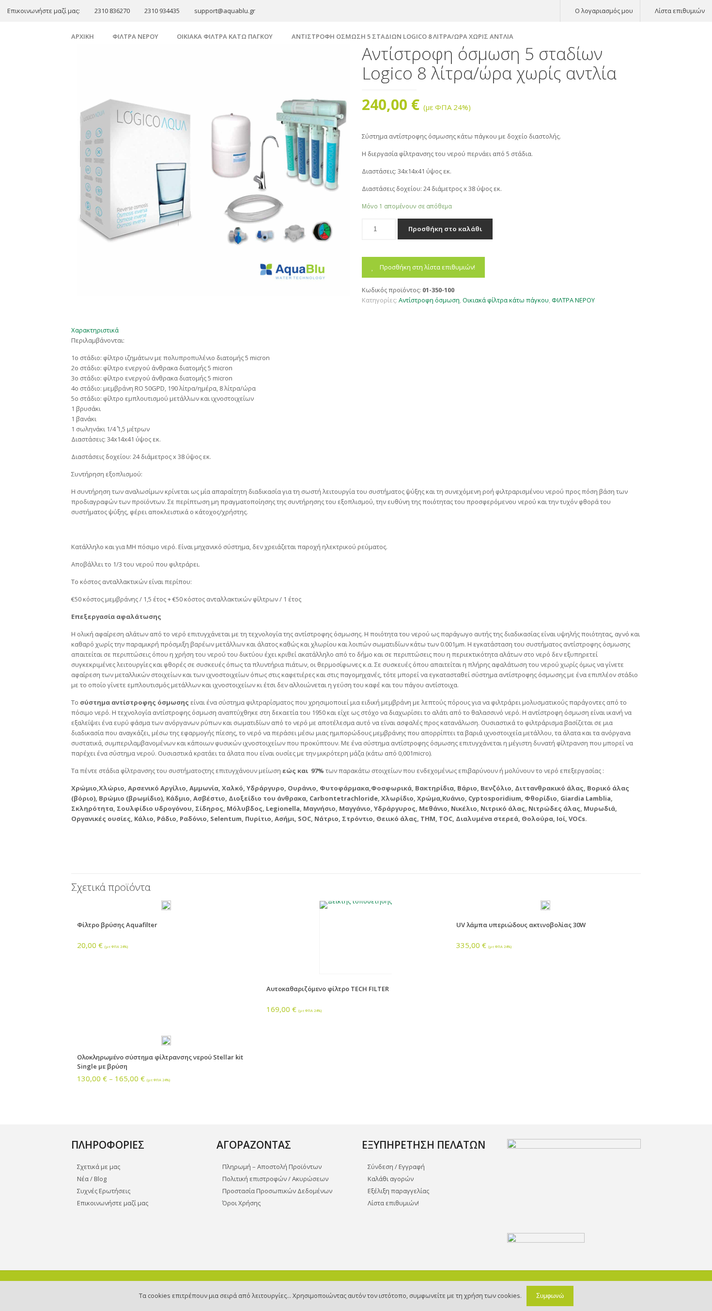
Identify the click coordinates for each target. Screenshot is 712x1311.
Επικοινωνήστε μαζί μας (112, 1203)
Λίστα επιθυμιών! (393, 1203)
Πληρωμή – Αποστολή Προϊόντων (272, 1166)
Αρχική (82, 36)
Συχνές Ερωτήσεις (103, 1190)
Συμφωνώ (550, 1295)
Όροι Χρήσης (241, 1203)
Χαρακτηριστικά (95, 330)
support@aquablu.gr (224, 10)
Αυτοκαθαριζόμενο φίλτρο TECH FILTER (327, 988)
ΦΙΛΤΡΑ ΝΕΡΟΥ (135, 36)
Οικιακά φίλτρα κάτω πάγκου (225, 36)
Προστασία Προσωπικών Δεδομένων (277, 1190)
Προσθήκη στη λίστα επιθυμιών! (426, 267)
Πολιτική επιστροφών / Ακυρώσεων (275, 1178)
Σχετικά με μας (98, 1166)
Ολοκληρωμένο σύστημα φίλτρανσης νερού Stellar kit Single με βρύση (160, 1062)
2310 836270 (112, 10)
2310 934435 (162, 10)
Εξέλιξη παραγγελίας (398, 1190)
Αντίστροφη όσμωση (429, 300)
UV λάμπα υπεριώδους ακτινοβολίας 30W (521, 924)
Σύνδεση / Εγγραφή (396, 1166)
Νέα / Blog (92, 1178)
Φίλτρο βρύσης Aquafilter (117, 924)
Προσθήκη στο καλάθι (445, 228)
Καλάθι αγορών (391, 1178)
